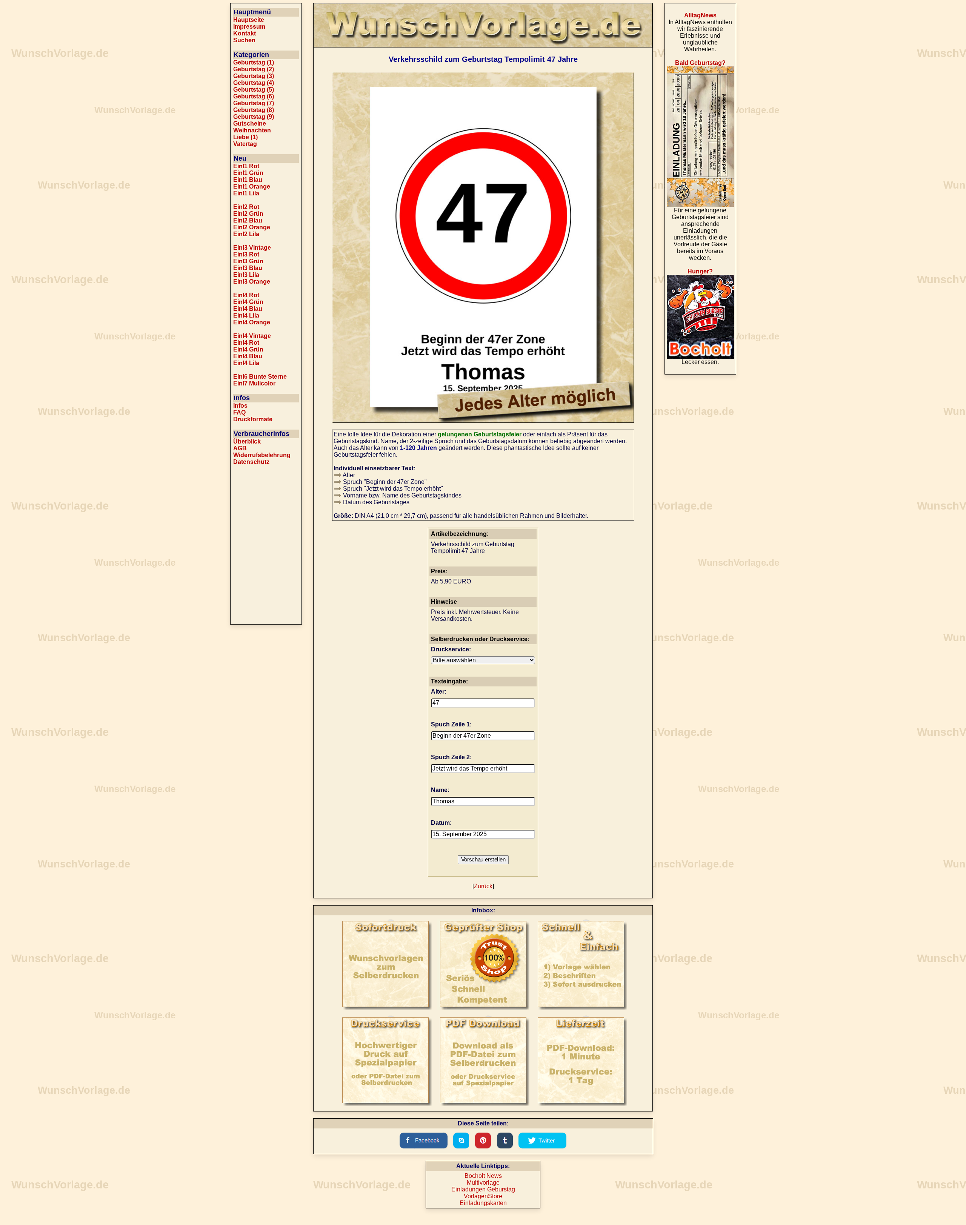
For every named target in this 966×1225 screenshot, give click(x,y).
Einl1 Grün (248, 173)
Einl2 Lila (246, 234)
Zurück (483, 886)
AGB (240, 448)
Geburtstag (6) (253, 96)
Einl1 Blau (247, 180)
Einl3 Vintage (252, 247)
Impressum (249, 26)
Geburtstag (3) (253, 76)
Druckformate (252, 419)
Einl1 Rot (246, 166)
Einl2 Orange (251, 227)
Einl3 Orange (251, 281)
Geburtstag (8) (253, 110)
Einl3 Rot (246, 254)
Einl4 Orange (251, 322)
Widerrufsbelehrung (262, 455)
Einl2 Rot (246, 207)
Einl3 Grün (248, 261)
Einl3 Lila (246, 275)
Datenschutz (251, 462)
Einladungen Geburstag (483, 1189)
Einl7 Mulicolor (254, 383)
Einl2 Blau (247, 220)
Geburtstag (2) (253, 69)
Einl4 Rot (246, 295)
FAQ (239, 412)
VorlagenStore (483, 1196)
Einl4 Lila (246, 315)
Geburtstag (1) (253, 62)
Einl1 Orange (251, 186)
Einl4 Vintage (252, 336)
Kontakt (244, 33)
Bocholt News (483, 1176)
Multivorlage (483, 1182)
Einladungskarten (483, 1203)
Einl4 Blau (247, 308)
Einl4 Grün (248, 302)
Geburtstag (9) (253, 117)
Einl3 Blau (247, 268)
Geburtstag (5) (253, 89)
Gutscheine (249, 123)
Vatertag (245, 144)
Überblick (247, 441)
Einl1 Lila (246, 193)
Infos (240, 405)
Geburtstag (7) (253, 103)
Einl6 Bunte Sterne (260, 376)
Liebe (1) (245, 137)
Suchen (244, 40)
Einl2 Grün (248, 213)
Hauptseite (248, 20)
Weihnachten (252, 130)
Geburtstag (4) (253, 83)
